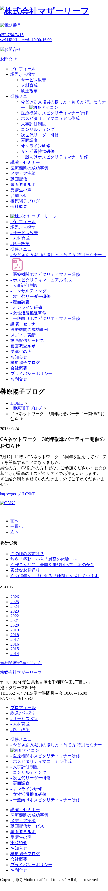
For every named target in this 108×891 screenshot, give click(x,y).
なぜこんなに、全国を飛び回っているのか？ (52, 564)
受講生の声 (20, 190)
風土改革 (29, 91)
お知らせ (18, 195)
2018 (14, 634)
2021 (14, 620)
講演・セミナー (25, 162)
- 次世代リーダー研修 (30, 296)
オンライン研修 (35, 146)
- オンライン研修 (26, 307)
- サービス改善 (24, 232)
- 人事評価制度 (24, 285)
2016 (14, 644)
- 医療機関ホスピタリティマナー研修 (45, 274)
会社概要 (18, 206)
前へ (14, 521)
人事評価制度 (33, 124)
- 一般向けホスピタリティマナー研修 (45, 318)
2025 (14, 601)
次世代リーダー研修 (40, 135)
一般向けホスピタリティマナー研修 (54, 157)
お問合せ (18, 379)
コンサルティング (38, 129)
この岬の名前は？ (27, 553)
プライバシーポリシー (31, 373)
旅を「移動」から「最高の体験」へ (44, 559)
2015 (14, 649)
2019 (14, 630)
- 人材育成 (20, 238)
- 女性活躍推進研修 (28, 313)
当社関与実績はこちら (21, 663)
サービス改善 (33, 80)
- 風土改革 (20, 243)
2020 (14, 625)
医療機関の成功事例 (29, 168)
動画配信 (18, 179)
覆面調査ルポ (23, 184)
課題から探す (23, 74)
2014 (14, 653)
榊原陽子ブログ (25, 201)
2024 (14, 606)
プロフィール (23, 69)
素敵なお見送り (25, 570)
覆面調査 (29, 140)
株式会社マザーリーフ (21, 672)
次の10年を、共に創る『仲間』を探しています (54, 575)
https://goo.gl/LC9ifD (18, 494)
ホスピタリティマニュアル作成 (50, 118)
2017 (14, 639)
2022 (14, 616)
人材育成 (29, 85)
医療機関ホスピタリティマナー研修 (54, 113)
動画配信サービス (27, 340)
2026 (14, 597)
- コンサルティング (28, 291)
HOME (16, 403)
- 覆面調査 (20, 302)
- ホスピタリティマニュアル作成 (41, 280)
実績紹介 (18, 842)
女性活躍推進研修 (38, 151)
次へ (14, 532)
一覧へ (16, 526)
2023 (14, 611)
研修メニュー (23, 96)
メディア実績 (23, 173)
